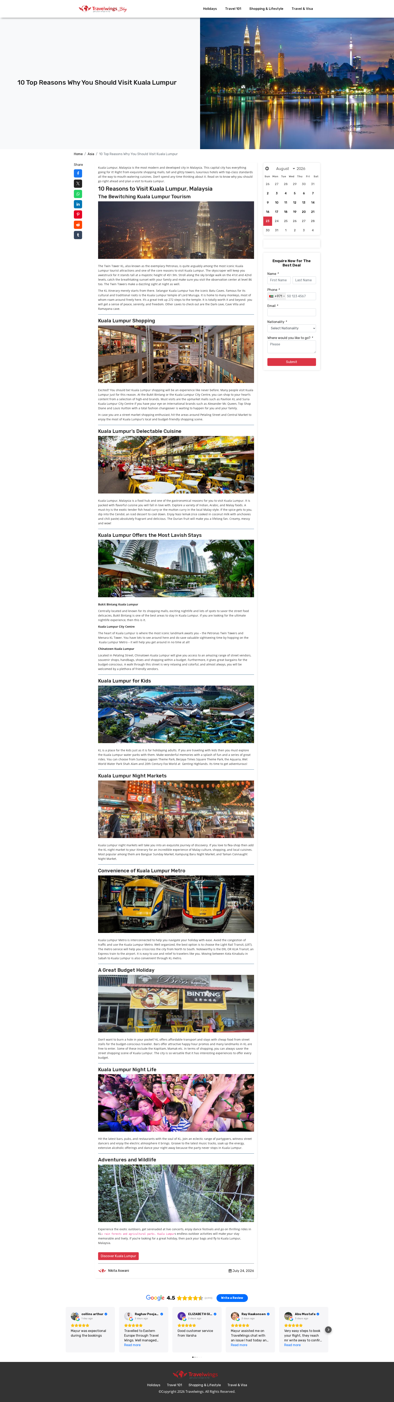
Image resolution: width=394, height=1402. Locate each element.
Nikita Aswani (118, 1271)
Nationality (277, 322)
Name (272, 274)
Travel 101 (233, 9)
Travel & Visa (302, 9)
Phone (273, 290)
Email (272, 306)
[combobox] (277, 296)
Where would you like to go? (290, 338)
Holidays (210, 9)
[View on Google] (75, 1316)
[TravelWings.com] (102, 9)
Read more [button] (132, 1345)
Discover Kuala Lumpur (118, 1256)
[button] (65, 1329)
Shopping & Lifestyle (266, 9)
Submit (291, 362)
